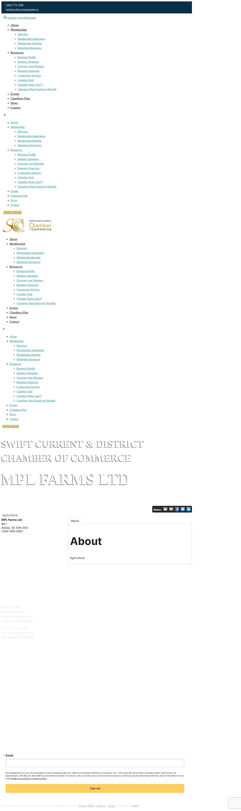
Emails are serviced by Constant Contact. (29, 778)
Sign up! (95, 788)
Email (9, 755)
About (75, 521)
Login (111, 805)
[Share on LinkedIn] (188, 509)
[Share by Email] (171, 509)
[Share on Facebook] (177, 509)
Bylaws (101, 805)
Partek (135, 805)
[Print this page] (165, 509)
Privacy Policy (87, 805)
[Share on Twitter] (183, 509)
